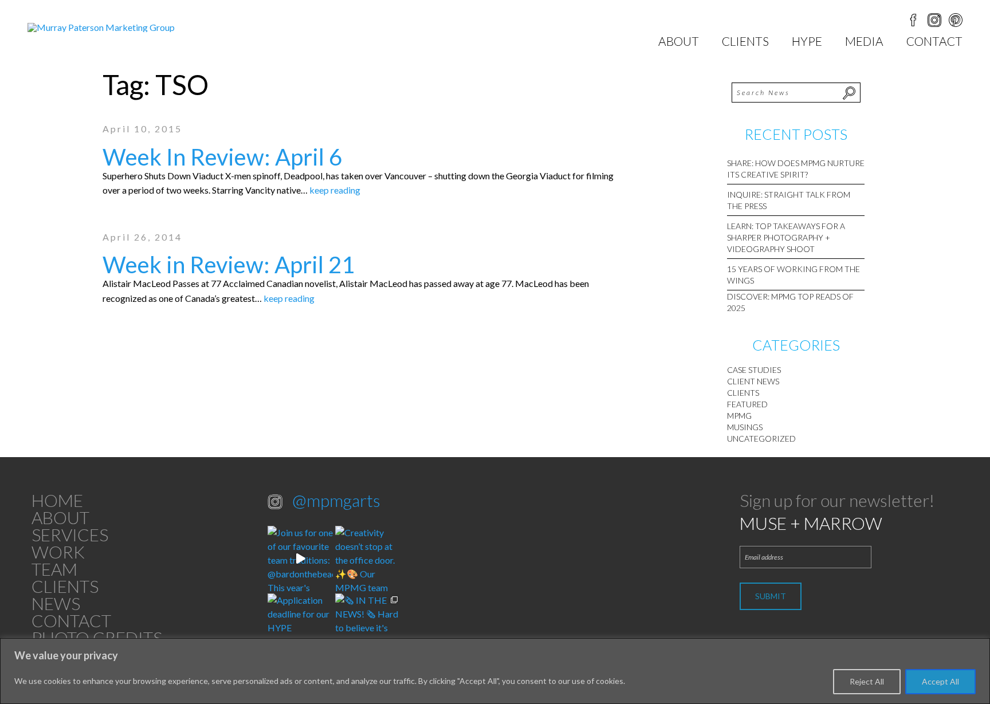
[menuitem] (678, 41)
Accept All (940, 681)
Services (70, 534)
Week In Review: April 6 (222, 157)
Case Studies (754, 370)
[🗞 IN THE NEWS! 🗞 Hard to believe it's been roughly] (367, 626)
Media (864, 41)
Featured (747, 404)
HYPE (807, 41)
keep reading (334, 189)
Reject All (867, 681)
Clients (745, 41)
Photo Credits (97, 637)
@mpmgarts (336, 500)
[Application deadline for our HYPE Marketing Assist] (300, 626)
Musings (745, 427)
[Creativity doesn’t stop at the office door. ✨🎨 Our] (367, 558)
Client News (753, 381)
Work (58, 551)
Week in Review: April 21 (229, 264)
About (678, 41)
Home (57, 500)
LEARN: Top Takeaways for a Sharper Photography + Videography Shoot (786, 237)
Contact (934, 41)
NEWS (56, 603)
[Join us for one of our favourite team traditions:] (300, 558)
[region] (495, 671)
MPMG (739, 415)
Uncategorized (761, 438)
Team (54, 568)
